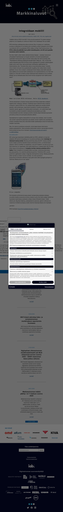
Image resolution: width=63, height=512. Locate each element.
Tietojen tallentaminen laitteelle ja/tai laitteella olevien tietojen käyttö (28, 250)
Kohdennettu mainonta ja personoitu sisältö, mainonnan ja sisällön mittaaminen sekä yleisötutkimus (28, 256)
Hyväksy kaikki (43, 282)
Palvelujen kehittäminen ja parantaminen (20, 253)
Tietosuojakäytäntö (49, 286)
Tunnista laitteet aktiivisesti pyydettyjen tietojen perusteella (26, 264)
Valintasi (31, 229)
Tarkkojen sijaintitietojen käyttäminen (20, 261)
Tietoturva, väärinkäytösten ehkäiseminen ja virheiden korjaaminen (27, 269)
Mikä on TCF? (46, 229)
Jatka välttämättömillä (20, 282)
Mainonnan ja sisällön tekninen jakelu (20, 271)
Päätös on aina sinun (16, 229)
